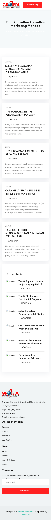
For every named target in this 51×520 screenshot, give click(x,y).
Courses (5, 427)
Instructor (6, 435)
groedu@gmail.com (16, 417)
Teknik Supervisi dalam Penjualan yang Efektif (30, 283)
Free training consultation (32, 6)
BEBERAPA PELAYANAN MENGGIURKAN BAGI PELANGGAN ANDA (18, 69)
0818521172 (10, 413)
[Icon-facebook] (3, 498)
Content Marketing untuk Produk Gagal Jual (31, 327)
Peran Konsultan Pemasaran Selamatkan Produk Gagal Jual (31, 357)
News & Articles (8, 460)
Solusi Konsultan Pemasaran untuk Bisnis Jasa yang (30, 313)
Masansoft (25, 514)
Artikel (8, 62)
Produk (5, 464)
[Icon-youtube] (17, 498)
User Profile (7, 440)
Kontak (5, 455)
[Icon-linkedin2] (7, 498)
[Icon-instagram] (12, 498)
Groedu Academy (25, 511)
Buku (7, 147)
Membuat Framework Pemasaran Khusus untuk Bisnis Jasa (31, 342)
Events (5, 431)
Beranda (5, 451)
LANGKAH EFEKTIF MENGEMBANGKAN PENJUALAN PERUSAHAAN (24, 233)
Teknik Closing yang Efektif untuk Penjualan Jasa (30, 298)
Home (9, 32)
